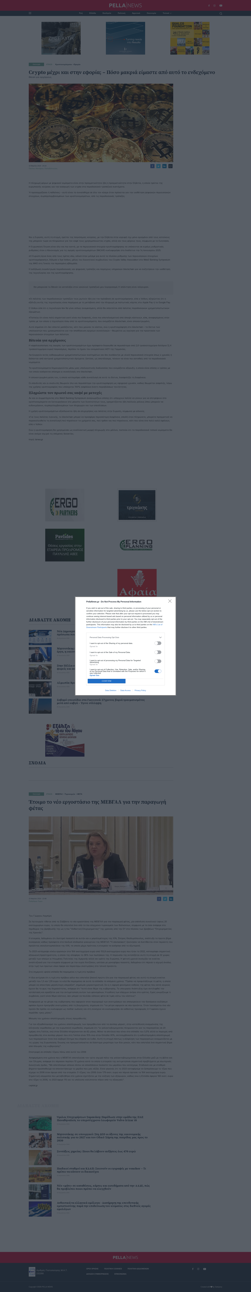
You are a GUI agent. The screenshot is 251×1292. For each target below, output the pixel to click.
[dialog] (125, 646)
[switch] (158, 643)
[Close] (170, 601)
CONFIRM (107, 681)
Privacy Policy (140, 690)
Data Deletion (110, 690)
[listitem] (125, 637)
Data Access (125, 690)
